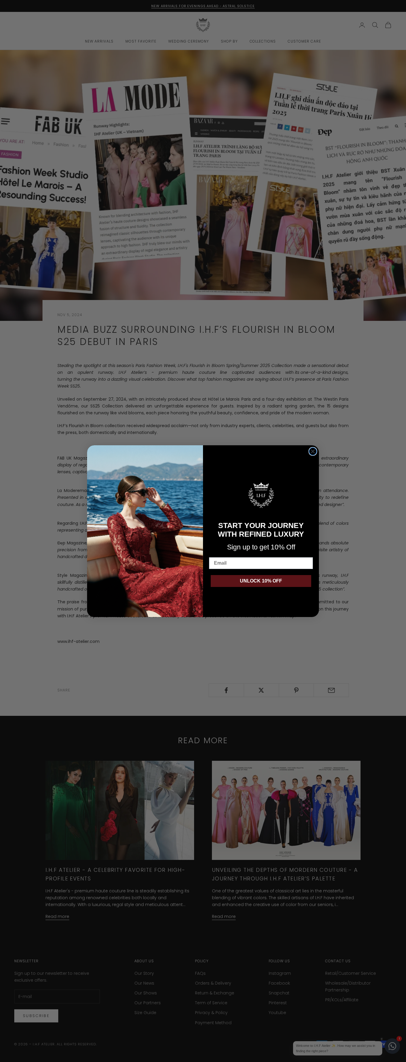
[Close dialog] (313, 451)
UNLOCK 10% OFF (261, 580)
